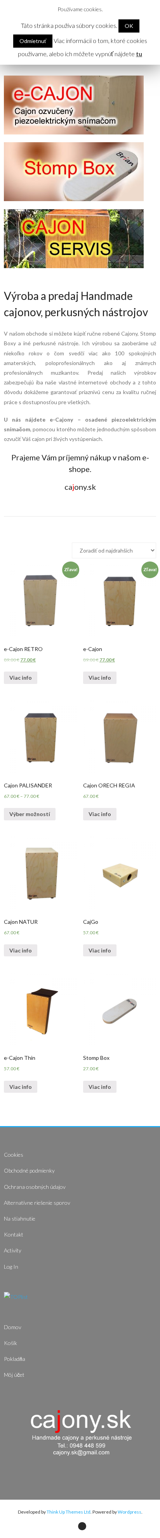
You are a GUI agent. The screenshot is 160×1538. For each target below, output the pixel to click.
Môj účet (14, 1374)
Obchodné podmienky (29, 1170)
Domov (12, 1327)
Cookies (13, 1154)
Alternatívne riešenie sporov (37, 1202)
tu (139, 53)
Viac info (20, 677)
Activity (12, 1250)
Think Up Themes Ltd (68, 1512)
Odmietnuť (32, 41)
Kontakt (13, 1234)
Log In (11, 1266)
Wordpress (129, 1512)
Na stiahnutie (19, 1218)
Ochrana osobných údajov (35, 1186)
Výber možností (29, 814)
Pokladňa (14, 1358)
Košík (10, 1343)
